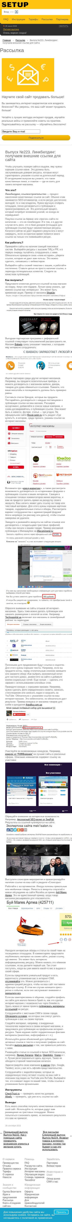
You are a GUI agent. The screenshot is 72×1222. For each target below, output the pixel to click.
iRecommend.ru (45, 531)
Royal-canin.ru (34, 415)
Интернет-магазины (35, 1171)
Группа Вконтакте (12, 1191)
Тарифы (33, 19)
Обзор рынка (53, 1178)
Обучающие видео (34, 1174)
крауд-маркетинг (32, 488)
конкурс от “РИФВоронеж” (19, 754)
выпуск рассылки (24, 1045)
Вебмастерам (54, 1166)
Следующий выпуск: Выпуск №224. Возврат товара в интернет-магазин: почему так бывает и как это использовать (55, 1142)
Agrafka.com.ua (34, 704)
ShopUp (51, 292)
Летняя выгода (11, 29)
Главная (7, 40)
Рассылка (47, 19)
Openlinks (48, 1055)
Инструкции (18, 19)
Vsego (57, 1055)
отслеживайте (12, 981)
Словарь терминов (34, 1177)
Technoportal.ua (13, 617)
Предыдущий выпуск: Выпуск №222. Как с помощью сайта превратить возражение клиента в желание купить (16, 1139)
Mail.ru (38, 1055)
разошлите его (13, 993)
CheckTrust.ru (12, 1093)
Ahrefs (8, 1096)
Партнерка (62, 19)
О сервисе (8, 1174)
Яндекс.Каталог (25, 1055)
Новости (7, 1177)
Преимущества (11, 1163)
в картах (45, 1065)
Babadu (18, 344)
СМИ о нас (52, 1181)
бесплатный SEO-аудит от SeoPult (35, 819)
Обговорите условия (16, 1016)
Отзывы (7, 1166)
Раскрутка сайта (33, 1166)
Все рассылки (51, 1132)
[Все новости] (4, 26)
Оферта (29, 1191)
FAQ (5, 19)
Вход (6, 12)
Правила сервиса (12, 1169)
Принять (61, 1212)
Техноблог (30, 1180)
